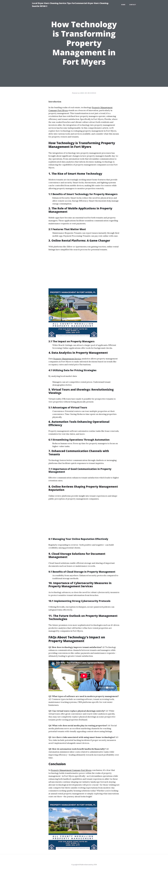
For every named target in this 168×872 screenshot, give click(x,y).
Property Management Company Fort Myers (71, 770)
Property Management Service (67, 358)
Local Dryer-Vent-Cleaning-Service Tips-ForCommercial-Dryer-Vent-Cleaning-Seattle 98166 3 (70, 4)
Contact (132, 4)
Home (123, 4)
